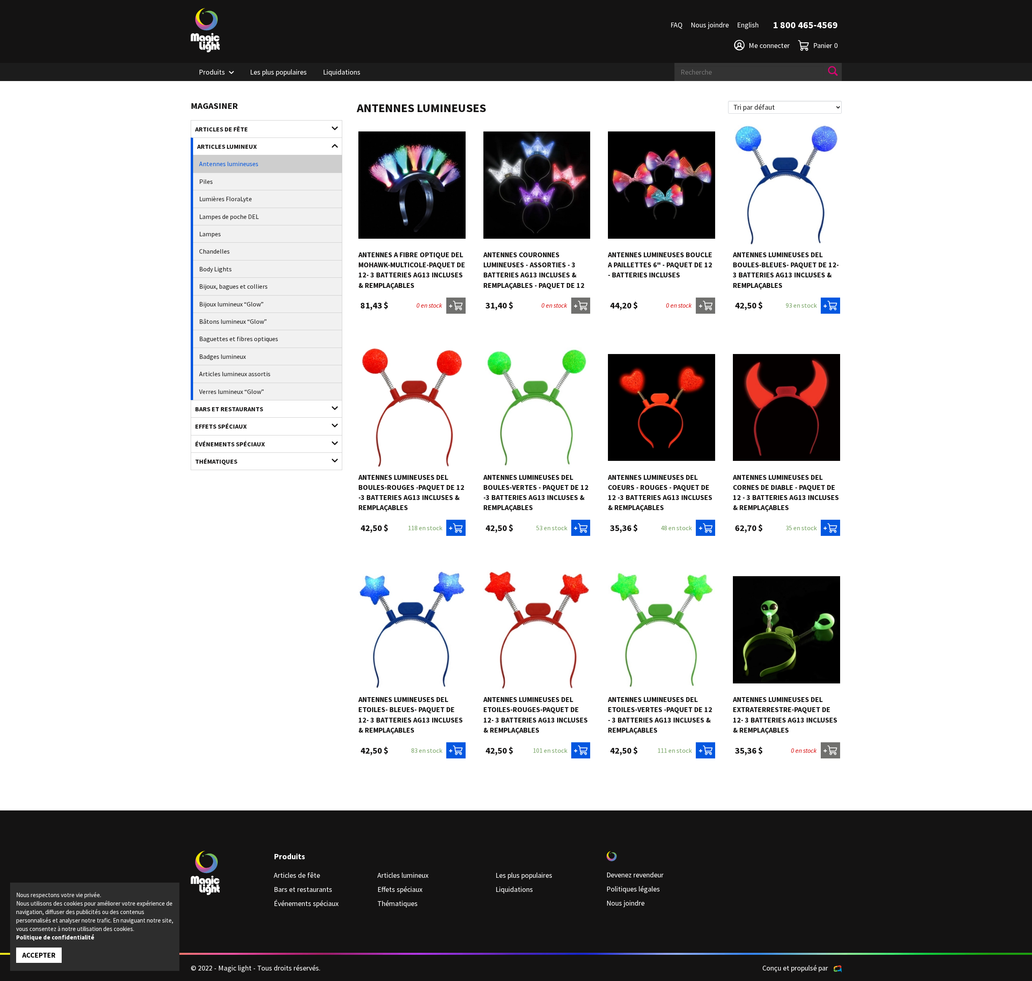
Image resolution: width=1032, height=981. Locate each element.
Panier (825, 45)
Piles (206, 181)
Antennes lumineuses (228, 164)
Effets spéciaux (221, 426)
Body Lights (215, 269)
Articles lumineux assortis (234, 374)
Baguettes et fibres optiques (238, 339)
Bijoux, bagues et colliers (233, 286)
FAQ (676, 24)
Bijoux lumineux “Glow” (231, 304)
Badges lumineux (222, 356)
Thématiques (216, 461)
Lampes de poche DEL (229, 216)
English (748, 24)
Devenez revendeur (635, 874)
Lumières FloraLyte (225, 199)
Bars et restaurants (229, 409)
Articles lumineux (227, 146)
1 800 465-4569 (805, 25)
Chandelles (214, 251)
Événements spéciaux (230, 444)
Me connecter (769, 45)
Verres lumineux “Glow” (231, 391)
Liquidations (341, 72)
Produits (212, 72)
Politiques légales (633, 889)
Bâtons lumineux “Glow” (233, 321)
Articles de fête (221, 129)
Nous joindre (710, 24)
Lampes (210, 234)
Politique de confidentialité (55, 937)
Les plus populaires (278, 72)
